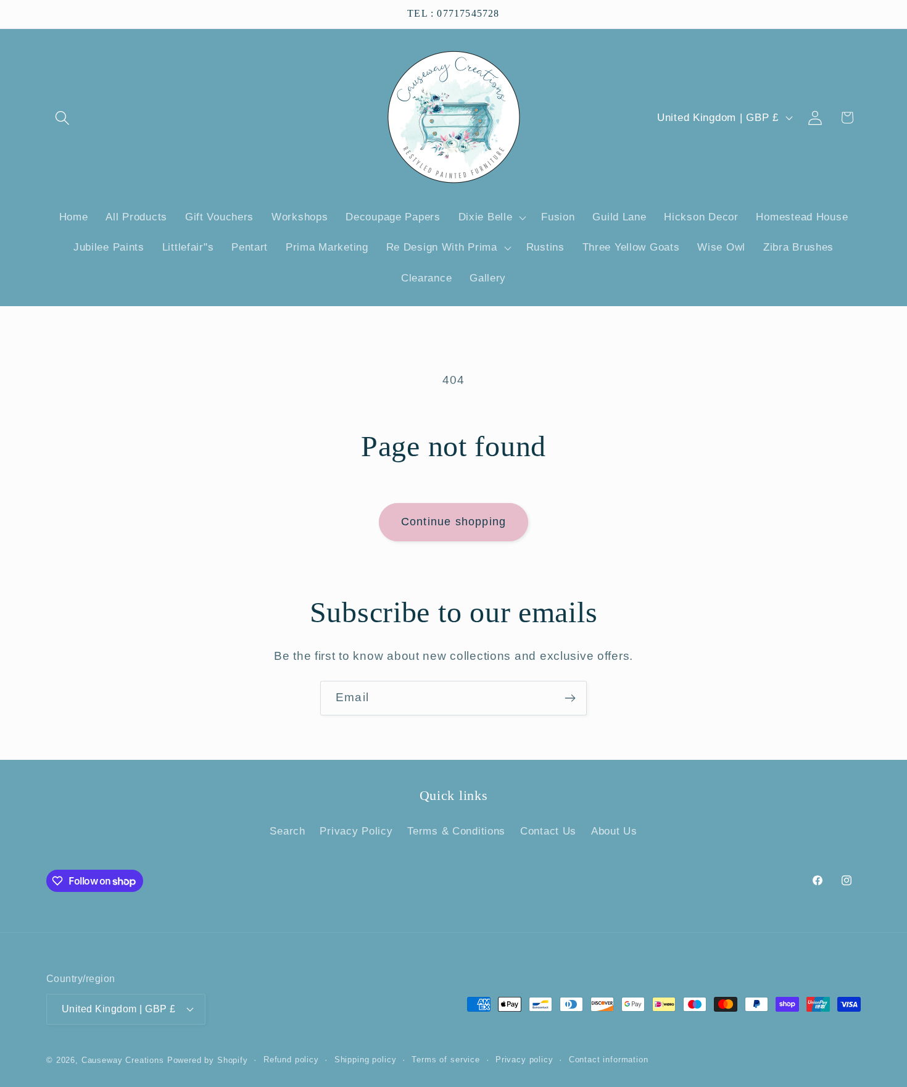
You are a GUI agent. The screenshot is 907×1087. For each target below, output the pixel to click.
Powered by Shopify (207, 1060)
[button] (62, 117)
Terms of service (445, 1059)
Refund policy (291, 1059)
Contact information (608, 1059)
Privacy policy (524, 1059)
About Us (614, 831)
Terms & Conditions (456, 831)
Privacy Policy (356, 831)
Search (287, 831)
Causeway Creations (122, 1060)
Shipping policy (365, 1059)
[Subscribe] (569, 698)
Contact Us (548, 831)
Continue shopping (453, 521)
